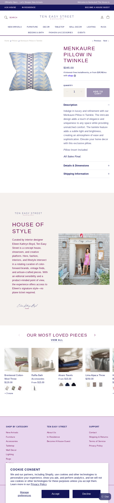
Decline (86, 493)
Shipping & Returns (98, 437)
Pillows (15, 41)
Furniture (32, 27)
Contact (93, 432)
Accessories (12, 441)
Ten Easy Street (57, 427)
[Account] (102, 17)
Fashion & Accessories (61, 33)
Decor (46, 27)
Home (6, 41)
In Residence (29, 7)
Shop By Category (17, 427)
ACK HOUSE (10, 7)
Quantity (68, 85)
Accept (55, 493)
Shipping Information (76, 173)
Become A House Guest (58, 441)
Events (81, 33)
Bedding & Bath (36, 33)
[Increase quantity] (81, 91)
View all (57, 340)
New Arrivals (15, 27)
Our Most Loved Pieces (58, 335)
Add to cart (98, 92)
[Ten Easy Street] (57, 17)
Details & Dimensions (76, 165)
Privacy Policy (39, 484)
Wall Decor (75, 27)
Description (70, 104)
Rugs (103, 27)
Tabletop (59, 27)
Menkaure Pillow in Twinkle (31, 41)
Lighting (91, 27)
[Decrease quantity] (67, 91)
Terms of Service (97, 441)
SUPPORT (94, 427)
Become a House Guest (97, 7)
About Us (51, 432)
